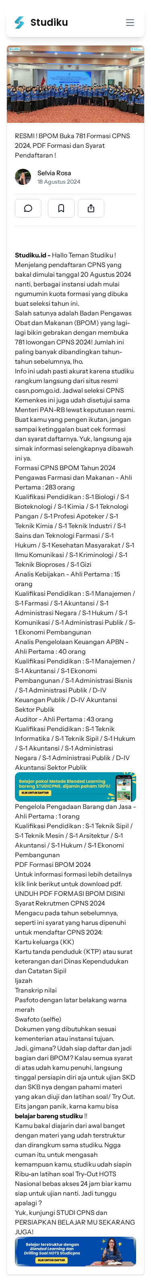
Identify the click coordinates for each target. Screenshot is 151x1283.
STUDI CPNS (75, 1212)
